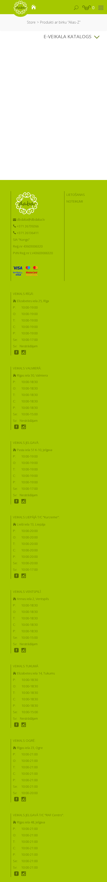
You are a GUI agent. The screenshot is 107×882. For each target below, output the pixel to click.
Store (31, 22)
